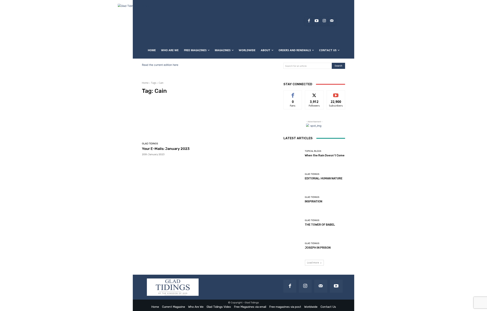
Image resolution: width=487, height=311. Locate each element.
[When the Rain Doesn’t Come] (292, 153)
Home (145, 82)
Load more (313, 262)
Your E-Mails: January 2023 (165, 148)
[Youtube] (316, 21)
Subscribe (336, 93)
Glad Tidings (150, 143)
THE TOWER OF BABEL (320, 224)
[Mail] (320, 286)
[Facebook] (309, 21)
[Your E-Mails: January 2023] (174, 119)
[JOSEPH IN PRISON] (292, 246)
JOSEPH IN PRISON (318, 247)
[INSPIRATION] (292, 199)
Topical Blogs (313, 151)
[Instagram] (324, 21)
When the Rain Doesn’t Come (325, 155)
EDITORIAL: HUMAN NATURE (323, 178)
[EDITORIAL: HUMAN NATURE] (292, 176)
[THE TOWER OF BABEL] (292, 223)
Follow (314, 93)
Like (293, 93)
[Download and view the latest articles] (169, 21)
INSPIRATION (313, 201)
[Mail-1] (332, 21)
